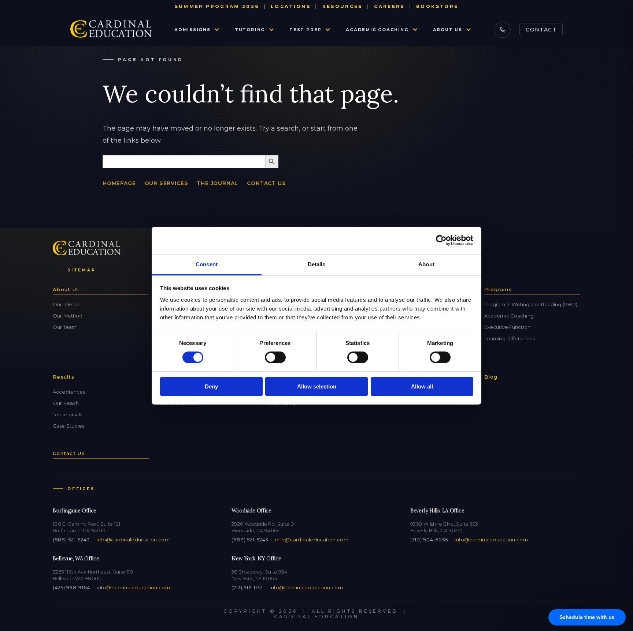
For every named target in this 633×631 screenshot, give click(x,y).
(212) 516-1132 (247, 587)
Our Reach (66, 403)
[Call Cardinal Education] (503, 30)
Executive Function (507, 327)
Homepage (119, 183)
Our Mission (67, 304)
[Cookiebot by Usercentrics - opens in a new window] (441, 240)
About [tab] (426, 264)
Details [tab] (317, 264)
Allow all (422, 386)
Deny (211, 386)
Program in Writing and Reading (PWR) (531, 304)
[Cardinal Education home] (111, 29)
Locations (291, 6)
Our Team (65, 327)
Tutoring (250, 29)
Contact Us (266, 183)
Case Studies (69, 426)
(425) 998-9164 (71, 587)
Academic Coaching (377, 29)
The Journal (217, 183)
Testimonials (67, 414)
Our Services (166, 183)
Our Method (67, 316)
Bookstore (437, 6)
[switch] (275, 357)
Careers (389, 6)
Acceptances (69, 392)
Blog (491, 377)
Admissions (192, 29)
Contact (541, 29)
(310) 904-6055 (429, 539)
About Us (447, 29)
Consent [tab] (207, 264)
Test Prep (305, 29)
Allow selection (316, 386)
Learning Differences (509, 338)
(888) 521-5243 (71, 539)
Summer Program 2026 (217, 6)
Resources (342, 6)
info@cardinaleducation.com (133, 539)
